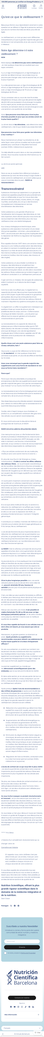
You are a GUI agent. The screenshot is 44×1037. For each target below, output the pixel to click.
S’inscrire (22, 947)
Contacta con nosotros (22, 998)
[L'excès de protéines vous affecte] (3, 1034)
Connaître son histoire (9, 847)
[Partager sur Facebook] (15, 906)
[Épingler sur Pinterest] (18, 906)
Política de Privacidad (28, 953)
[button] (41, 6)
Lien (3, 168)
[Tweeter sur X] (11, 906)
